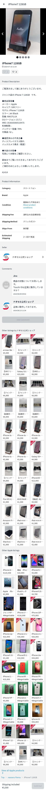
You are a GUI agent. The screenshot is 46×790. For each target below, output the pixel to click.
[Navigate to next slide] (43, 33)
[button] (4, 4)
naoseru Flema (14, 777)
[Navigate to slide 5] (29, 57)
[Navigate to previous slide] (2, 33)
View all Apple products (13, 770)
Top (2, 777)
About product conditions (29, 206)
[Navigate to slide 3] (23, 57)
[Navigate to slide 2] (20, 57)
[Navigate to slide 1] (17, 57)
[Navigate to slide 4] (26, 57)
